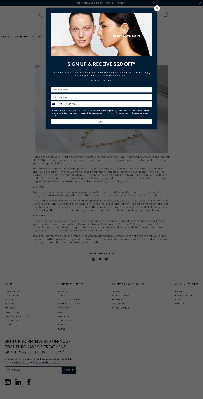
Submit (102, 121)
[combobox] (56, 104)
